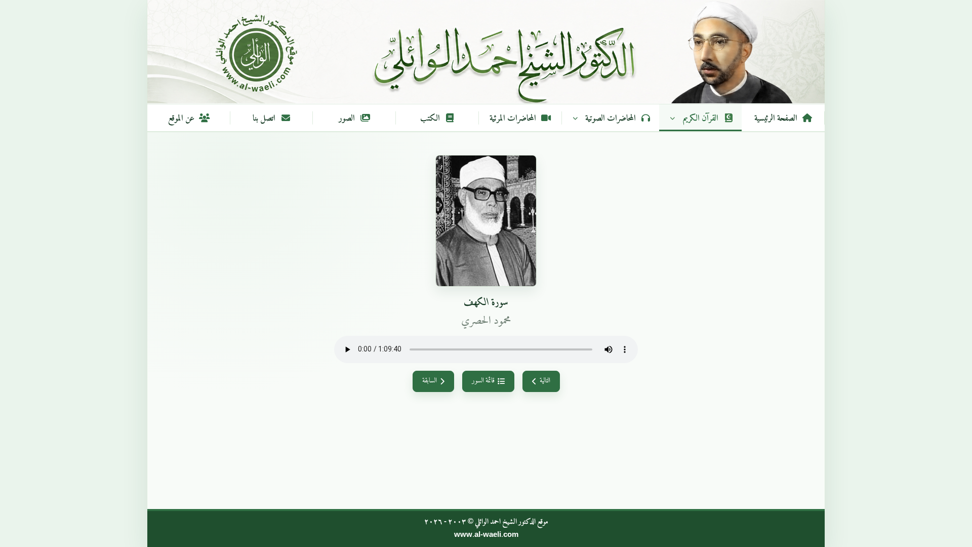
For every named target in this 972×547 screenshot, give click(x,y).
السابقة (429, 381)
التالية (545, 381)
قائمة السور (483, 381)
